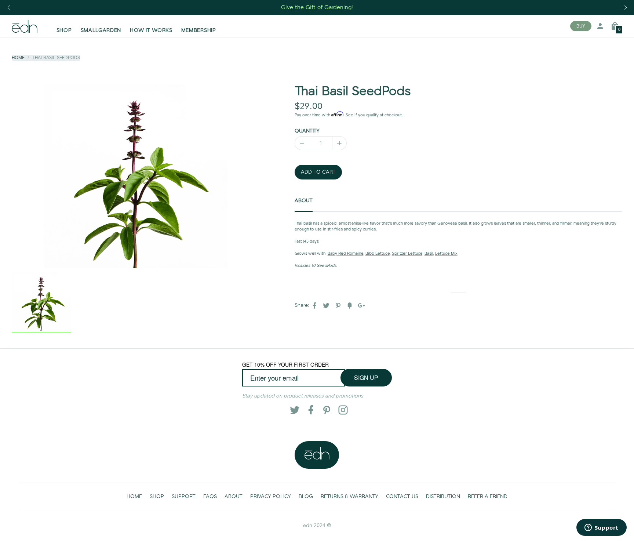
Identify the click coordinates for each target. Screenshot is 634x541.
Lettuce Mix (446, 254)
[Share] (315, 305)
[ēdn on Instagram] (339, 410)
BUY (580, 26)
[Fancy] (350, 305)
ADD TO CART (318, 172)
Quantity (307, 131)
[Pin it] (339, 305)
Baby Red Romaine (345, 254)
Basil (429, 254)
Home (18, 58)
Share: (302, 305)
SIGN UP (366, 377)
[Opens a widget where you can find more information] (601, 528)
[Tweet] (327, 305)
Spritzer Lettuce (407, 254)
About (304, 200)
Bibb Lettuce (377, 254)
